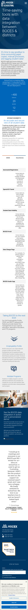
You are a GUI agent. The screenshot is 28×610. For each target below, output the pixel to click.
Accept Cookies (14, 607)
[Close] (26, 581)
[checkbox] (14, 577)
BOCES (8, 157)
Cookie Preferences (14, 598)
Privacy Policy (11, 595)
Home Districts (20, 157)
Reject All (14, 602)
